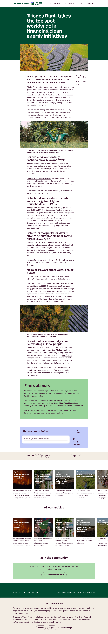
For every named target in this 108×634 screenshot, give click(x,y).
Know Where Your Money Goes (66, 403)
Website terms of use (87, 593)
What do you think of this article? (36, 439)
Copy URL (76, 456)
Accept (41, 628)
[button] (106, 486)
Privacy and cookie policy (66, 593)
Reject (51, 628)
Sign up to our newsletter (54, 575)
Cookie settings (65, 628)
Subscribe (90, 3)
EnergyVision (32, 208)
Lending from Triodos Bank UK (39, 178)
